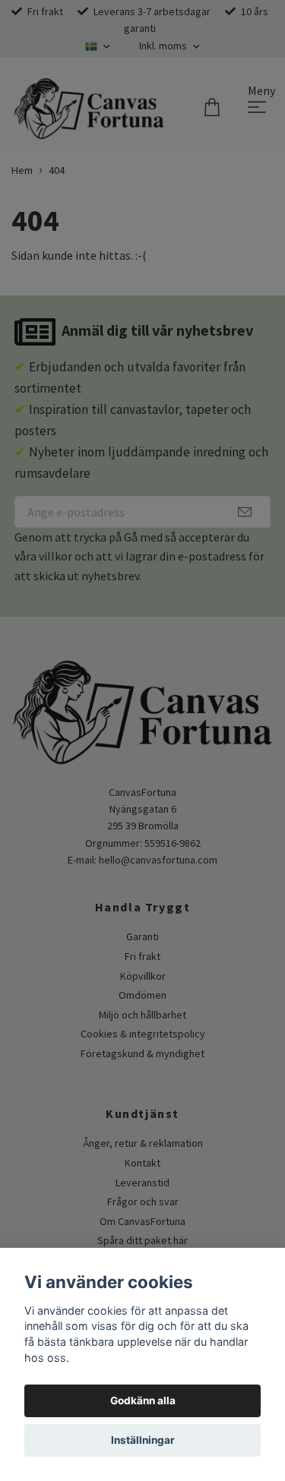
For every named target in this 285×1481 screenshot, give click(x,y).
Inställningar (143, 1440)
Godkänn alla (143, 1400)
